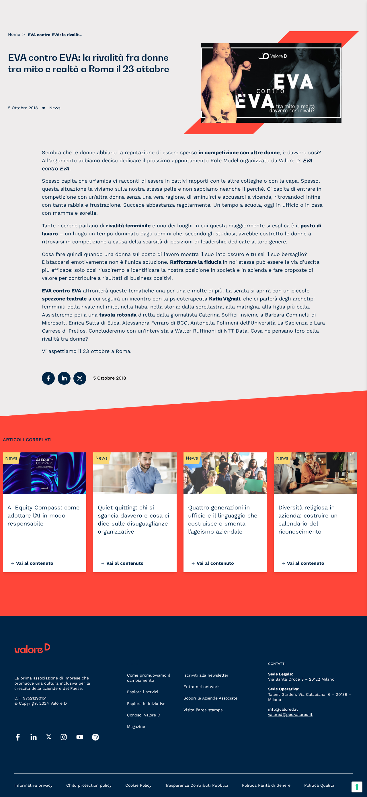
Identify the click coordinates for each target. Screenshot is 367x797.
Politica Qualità (319, 785)
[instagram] (63, 737)
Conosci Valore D (143, 715)
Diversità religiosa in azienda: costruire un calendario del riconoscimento (307, 519)
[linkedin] (33, 737)
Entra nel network (202, 686)
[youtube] (79, 737)
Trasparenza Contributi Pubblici (196, 785)
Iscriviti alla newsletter (206, 675)
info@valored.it (283, 709)
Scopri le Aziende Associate (210, 698)
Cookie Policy (138, 785)
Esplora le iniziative (146, 703)
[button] (48, 378)
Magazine (136, 726)
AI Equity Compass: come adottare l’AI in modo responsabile (43, 515)
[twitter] (48, 737)
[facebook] (17, 737)
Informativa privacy (33, 785)
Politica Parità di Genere (266, 785)
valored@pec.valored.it (290, 714)
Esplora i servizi (142, 691)
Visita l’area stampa (203, 710)
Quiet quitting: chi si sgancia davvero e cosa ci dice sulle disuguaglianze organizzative (133, 519)
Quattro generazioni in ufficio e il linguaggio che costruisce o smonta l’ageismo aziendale (222, 519)
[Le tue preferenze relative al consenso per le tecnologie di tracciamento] (357, 787)
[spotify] (95, 737)
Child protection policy (89, 785)
